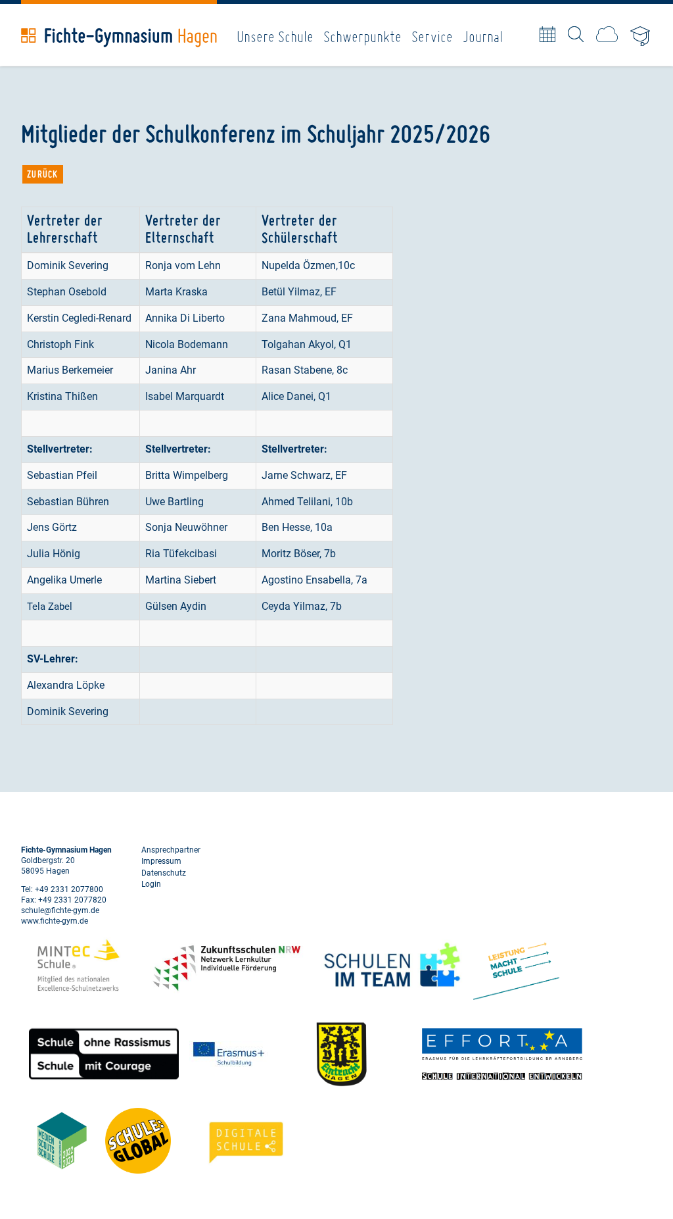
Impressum (161, 861)
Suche (576, 34)
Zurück (42, 174)
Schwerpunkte (362, 36)
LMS (641, 37)
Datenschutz (163, 873)
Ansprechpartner (170, 850)
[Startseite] (119, 37)
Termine (547, 34)
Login (151, 884)
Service (432, 36)
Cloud (607, 34)
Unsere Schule (275, 36)
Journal (483, 36)
